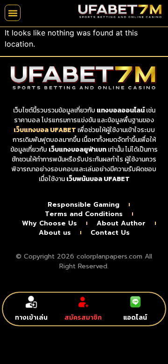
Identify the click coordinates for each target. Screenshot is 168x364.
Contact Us (110, 233)
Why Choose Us (49, 223)
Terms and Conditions (84, 214)
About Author (121, 223)
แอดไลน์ (135, 317)
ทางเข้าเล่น (31, 317)
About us (55, 233)
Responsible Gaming (83, 205)
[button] (13, 13)
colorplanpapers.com (109, 256)
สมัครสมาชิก (83, 317)
